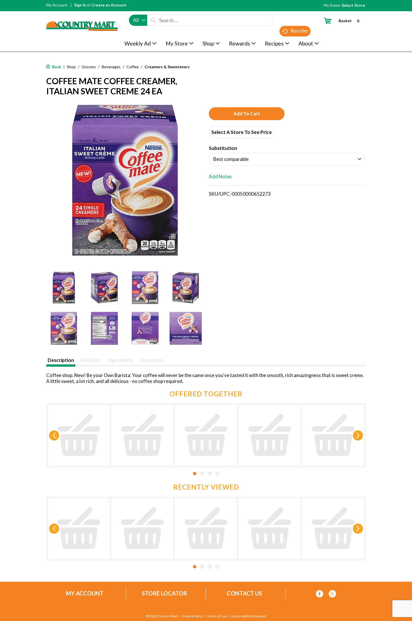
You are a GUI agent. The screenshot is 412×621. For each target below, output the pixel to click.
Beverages (111, 66)
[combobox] (138, 20)
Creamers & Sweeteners (167, 66)
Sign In (80, 5)
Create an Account (108, 5)
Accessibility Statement (248, 616)
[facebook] (319, 595)
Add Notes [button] (220, 176)
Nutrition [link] (90, 360)
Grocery (89, 66)
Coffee (132, 66)
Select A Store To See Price (241, 132)
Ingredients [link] (121, 360)
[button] (63, 287)
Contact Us (244, 593)
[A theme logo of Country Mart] (82, 16)
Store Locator (164, 593)
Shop (71, 66)
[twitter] (332, 595)
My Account (57, 5)
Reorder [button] (299, 31)
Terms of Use (217, 616)
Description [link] (61, 360)
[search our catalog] (153, 20)
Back (56, 66)
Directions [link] (152, 360)
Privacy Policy (192, 616)
